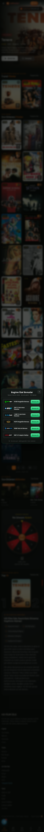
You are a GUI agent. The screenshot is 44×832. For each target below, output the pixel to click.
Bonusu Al (35, 401)
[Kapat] (39, 392)
